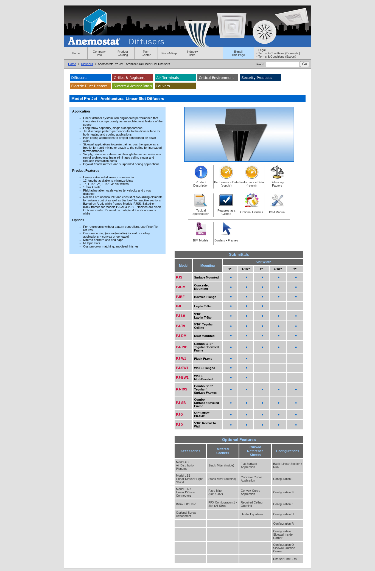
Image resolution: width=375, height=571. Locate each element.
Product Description (200, 184)
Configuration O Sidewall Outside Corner (284, 548)
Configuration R (283, 523)
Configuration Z (283, 504)
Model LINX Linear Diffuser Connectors (185, 492)
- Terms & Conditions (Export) (276, 56)
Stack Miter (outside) (222, 478)
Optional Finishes (251, 212)
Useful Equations (252, 514)
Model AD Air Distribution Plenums (185, 465)
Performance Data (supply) (226, 184)
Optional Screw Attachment (186, 514)
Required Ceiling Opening (251, 504)
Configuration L (283, 478)
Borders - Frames (226, 240)
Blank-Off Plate (186, 504)
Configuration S (283, 492)
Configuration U (283, 514)
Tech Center (146, 53)
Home (76, 53)
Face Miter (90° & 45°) (215, 492)
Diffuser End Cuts (285, 559)
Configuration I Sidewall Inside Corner (283, 534)
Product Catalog (122, 53)
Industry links (192, 53)
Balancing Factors (277, 184)
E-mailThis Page (238, 53)
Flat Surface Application (249, 465)
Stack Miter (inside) (221, 465)
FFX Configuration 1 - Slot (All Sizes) (222, 504)
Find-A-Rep (169, 53)
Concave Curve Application (251, 479)
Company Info (99, 53)
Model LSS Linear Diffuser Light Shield (189, 479)
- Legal (260, 50)
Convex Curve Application (250, 492)
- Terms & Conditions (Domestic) (278, 53)
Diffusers (87, 64)
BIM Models (201, 240)
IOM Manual (277, 212)
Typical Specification (200, 212)
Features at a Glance (226, 212)
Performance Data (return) (251, 184)
